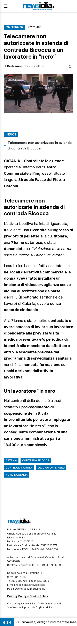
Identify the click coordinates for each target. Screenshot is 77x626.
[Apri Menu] (6, 6)
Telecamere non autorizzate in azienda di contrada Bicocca (40, 145)
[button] (38, 93)
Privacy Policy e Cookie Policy (27, 596)
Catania (11, 460)
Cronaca (14, 27)
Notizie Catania (17, 474)
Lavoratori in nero (51, 467)
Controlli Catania (19, 467)
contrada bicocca (35, 460)
